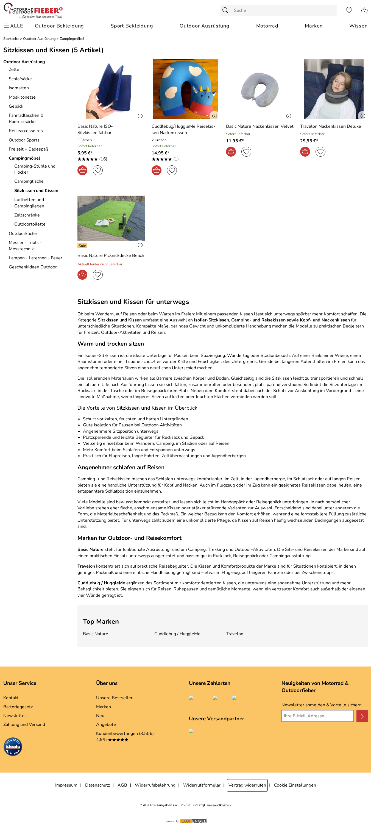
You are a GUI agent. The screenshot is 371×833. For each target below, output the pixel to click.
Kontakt (11, 698)
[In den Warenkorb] (82, 170)
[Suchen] (227, 10)
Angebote (106, 724)
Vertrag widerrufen (247, 785)
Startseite (11, 39)
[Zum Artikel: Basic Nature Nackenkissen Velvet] (260, 89)
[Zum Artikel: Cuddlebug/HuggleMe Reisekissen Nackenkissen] (185, 89)
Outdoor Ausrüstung (39, 39)
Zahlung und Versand (24, 724)
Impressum (66, 785)
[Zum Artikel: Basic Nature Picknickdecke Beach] (111, 218)
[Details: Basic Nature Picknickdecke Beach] (83, 245)
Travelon (234, 634)
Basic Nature (95, 634)
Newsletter (14, 716)
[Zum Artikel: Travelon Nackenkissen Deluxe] (334, 89)
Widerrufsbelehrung (155, 785)
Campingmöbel (72, 39)
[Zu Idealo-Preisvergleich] (13, 747)
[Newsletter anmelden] (362, 716)
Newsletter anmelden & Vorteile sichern (321, 705)
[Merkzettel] (349, 10)
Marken (103, 707)
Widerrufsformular (202, 785)
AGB (122, 785)
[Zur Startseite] (33, 10)
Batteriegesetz (18, 707)
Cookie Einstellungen (295, 785)
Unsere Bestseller (114, 698)
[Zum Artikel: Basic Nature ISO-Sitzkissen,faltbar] (111, 89)
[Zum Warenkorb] (364, 10)
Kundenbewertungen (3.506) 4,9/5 (125, 737)
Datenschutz (97, 785)
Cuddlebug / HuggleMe (177, 634)
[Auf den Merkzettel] (98, 170)
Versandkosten (219, 805)
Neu (100, 716)
